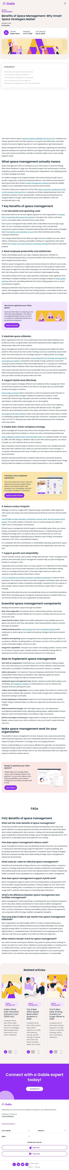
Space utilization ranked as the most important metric (22, 437)
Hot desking (6, 414)
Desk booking (27, 629)
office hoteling (19, 414)
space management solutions (37, 183)
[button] (64, 3)
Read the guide (12, 325)
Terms (30, 1167)
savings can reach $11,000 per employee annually (29, 244)
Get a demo (10, 788)
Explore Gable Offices (14, 495)
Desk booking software (10, 393)
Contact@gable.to (8, 1116)
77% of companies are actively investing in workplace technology (26, 578)
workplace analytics (21, 684)
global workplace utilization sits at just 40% (38, 138)
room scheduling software (46, 629)
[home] (9, 3)
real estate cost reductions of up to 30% (22, 232)
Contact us (34, 1089)
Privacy (37, 1167)
